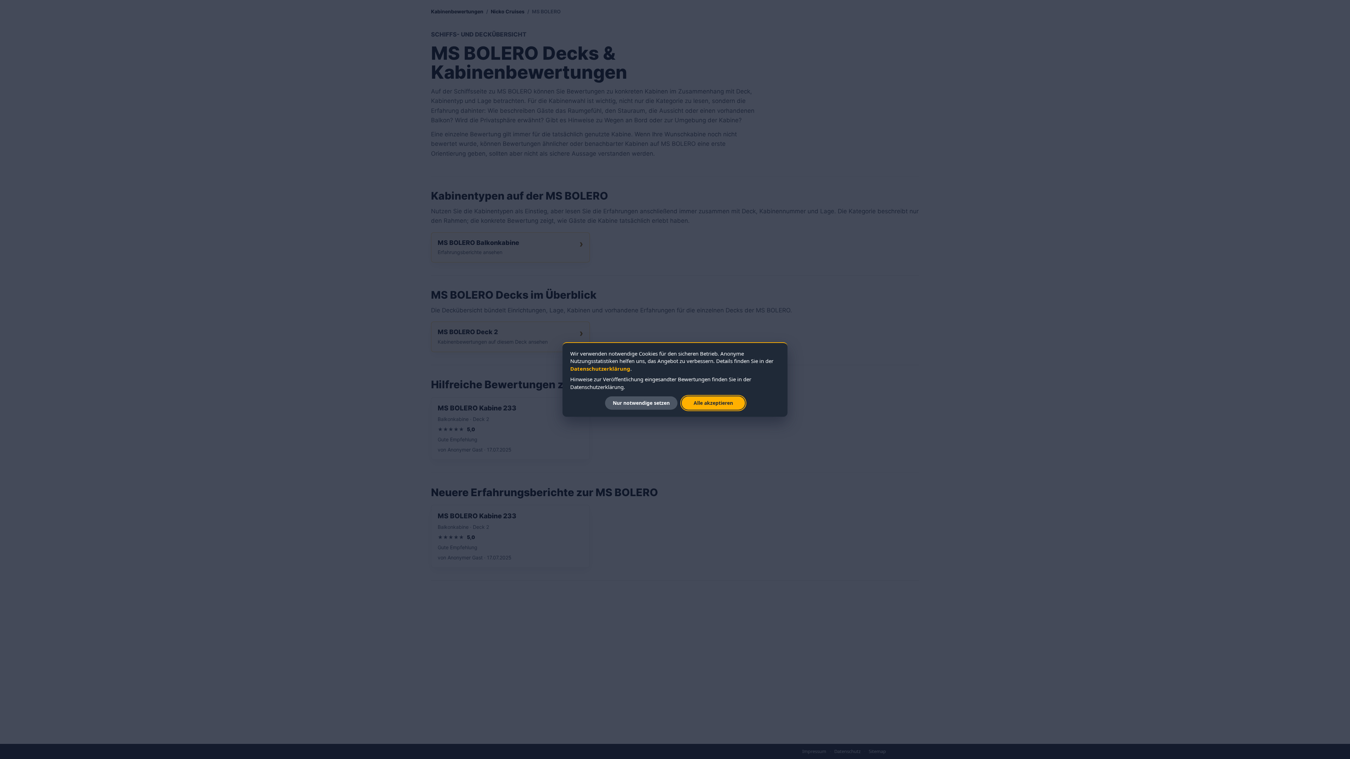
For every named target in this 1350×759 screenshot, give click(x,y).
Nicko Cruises (508, 11)
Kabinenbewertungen (457, 11)
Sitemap (877, 751)
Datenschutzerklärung (600, 368)
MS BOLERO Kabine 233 (477, 408)
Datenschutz (847, 751)
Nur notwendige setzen (641, 403)
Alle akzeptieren (713, 403)
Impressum (814, 751)
